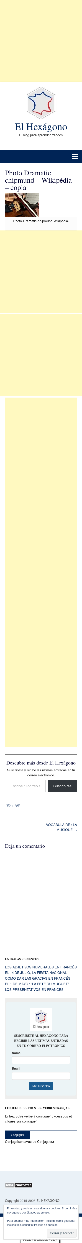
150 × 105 (12, 805)
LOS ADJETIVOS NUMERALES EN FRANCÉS (41, 967)
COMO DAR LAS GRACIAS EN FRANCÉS (37, 978)
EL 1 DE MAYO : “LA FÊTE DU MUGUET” (37, 983)
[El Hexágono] (41, 103)
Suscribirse (62, 786)
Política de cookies (45, 1225)
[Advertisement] (41, 41)
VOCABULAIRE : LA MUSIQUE (61, 827)
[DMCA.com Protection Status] (19, 1186)
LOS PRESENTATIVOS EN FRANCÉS (34, 989)
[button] (41, 156)
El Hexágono (41, 126)
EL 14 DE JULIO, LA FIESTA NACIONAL (36, 972)
